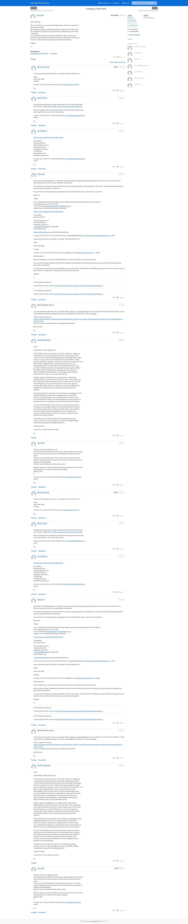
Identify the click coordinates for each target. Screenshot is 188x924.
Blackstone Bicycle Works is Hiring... (42, 10)
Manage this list (105, 3)
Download (133, 25)
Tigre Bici (40, 15)
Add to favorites (135, 35)
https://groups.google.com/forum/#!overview (67, 106)
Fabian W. (41, 174)
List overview (131, 21)
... (35, 88)
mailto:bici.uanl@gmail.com (85, 253)
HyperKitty (94, 921)
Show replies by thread (117, 62)
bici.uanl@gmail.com (68, 84)
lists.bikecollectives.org (39, 3)
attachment (42, 92)
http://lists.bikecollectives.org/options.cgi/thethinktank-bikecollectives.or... (79, 286)
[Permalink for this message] (124, 57)
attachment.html (35, 54)
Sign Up (127, 3)
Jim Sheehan (42, 131)
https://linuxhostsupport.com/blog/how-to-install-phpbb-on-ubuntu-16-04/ (58, 319)
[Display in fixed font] (121, 57)
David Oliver (42, 98)
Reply (34, 59)
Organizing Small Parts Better (148, 10)
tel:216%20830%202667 (41, 227)
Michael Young (43, 67)
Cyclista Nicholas (44, 340)
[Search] (155, 3)
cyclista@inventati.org (74, 477)
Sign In (117, 3)
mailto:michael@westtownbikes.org (97, 235)
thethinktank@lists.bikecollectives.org (58, 206)
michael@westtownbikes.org (75, 115)
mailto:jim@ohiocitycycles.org (43, 232)
